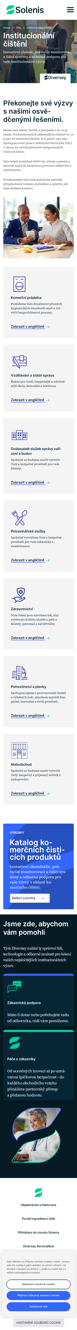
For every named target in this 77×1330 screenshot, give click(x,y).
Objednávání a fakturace (38, 1205)
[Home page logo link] (39, 1192)
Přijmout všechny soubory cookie (39, 1295)
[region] (38, 1284)
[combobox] (30, 898)
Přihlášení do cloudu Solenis (38, 1232)
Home (6, 27)
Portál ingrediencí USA (38, 1218)
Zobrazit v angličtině (28, 326)
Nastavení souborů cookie (38, 1322)
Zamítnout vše (38, 1306)
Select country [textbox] (24, 898)
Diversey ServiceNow (38, 1246)
